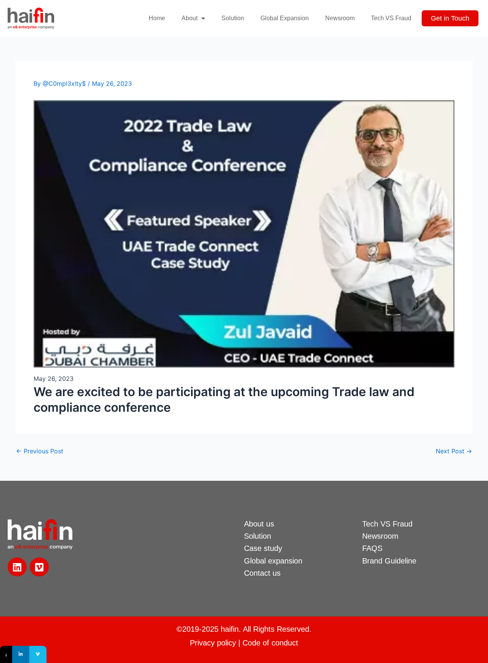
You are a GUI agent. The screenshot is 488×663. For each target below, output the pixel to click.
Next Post (454, 451)
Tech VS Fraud (391, 18)
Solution (233, 18)
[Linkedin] (20, 654)
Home (157, 18)
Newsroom (340, 18)
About (189, 18)
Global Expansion (284, 18)
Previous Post (39, 451)
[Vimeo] (38, 654)
